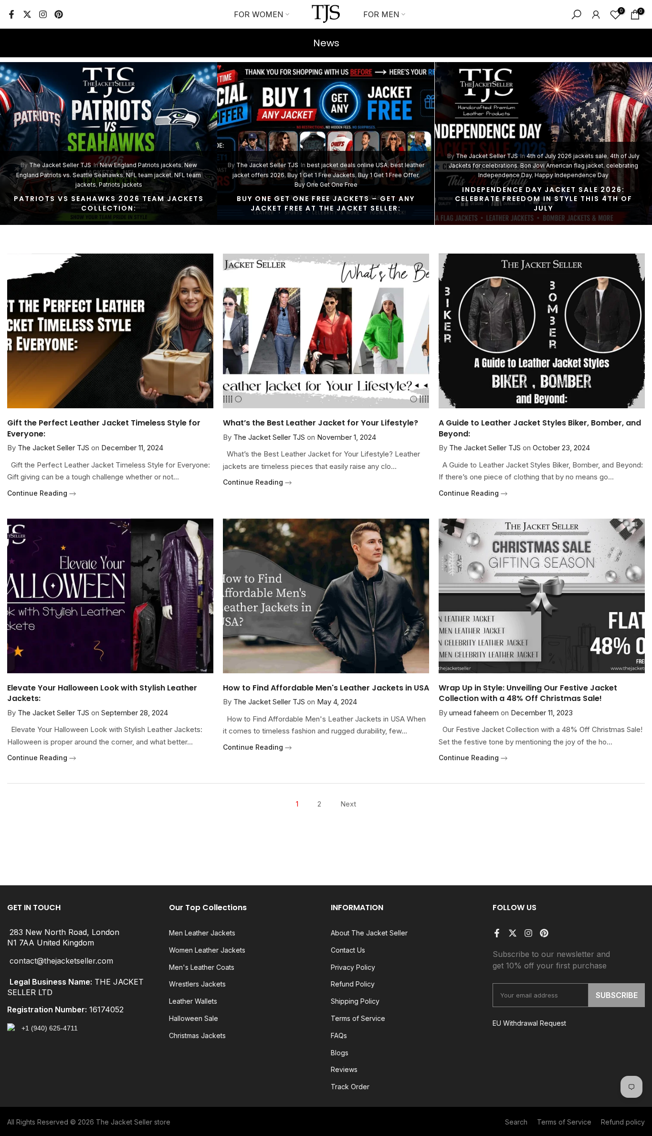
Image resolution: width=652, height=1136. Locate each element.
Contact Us (348, 950)
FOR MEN (381, 14)
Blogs (339, 1053)
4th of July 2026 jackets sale (566, 155)
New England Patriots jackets (140, 165)
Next (348, 803)
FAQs (339, 1035)
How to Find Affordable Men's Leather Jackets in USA (326, 687)
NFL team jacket (148, 175)
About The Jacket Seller (369, 933)
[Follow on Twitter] (27, 14)
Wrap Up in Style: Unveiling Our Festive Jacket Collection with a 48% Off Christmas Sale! (528, 693)
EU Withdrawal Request (529, 1023)
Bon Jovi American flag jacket (561, 165)
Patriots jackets (120, 184)
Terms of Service (358, 1018)
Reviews (344, 1069)
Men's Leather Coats (201, 967)
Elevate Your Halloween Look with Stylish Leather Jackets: (102, 693)
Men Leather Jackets (202, 933)
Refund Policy (353, 984)
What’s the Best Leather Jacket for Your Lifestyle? (320, 422)
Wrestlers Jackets (197, 984)
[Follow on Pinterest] (58, 14)
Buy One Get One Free (326, 184)
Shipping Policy (355, 1001)
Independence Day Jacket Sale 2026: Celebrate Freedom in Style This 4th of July (543, 199)
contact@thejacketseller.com (61, 961)
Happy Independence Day (572, 175)
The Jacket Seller (124, 1122)
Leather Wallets (193, 1001)
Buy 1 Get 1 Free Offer (388, 175)
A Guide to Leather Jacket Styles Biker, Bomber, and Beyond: (540, 428)
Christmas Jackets (197, 1035)
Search (516, 1122)
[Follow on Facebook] (11, 14)
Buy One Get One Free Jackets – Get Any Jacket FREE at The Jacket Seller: (326, 203)
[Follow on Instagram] (43, 14)
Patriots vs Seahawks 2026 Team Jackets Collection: (109, 203)
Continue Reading (38, 493)
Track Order (350, 1087)
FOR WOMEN (259, 14)
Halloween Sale (193, 1018)
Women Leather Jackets (207, 950)
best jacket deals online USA (347, 165)
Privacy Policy (353, 967)
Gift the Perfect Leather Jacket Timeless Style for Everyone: (103, 428)
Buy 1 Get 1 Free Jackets (321, 175)
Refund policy (623, 1122)
